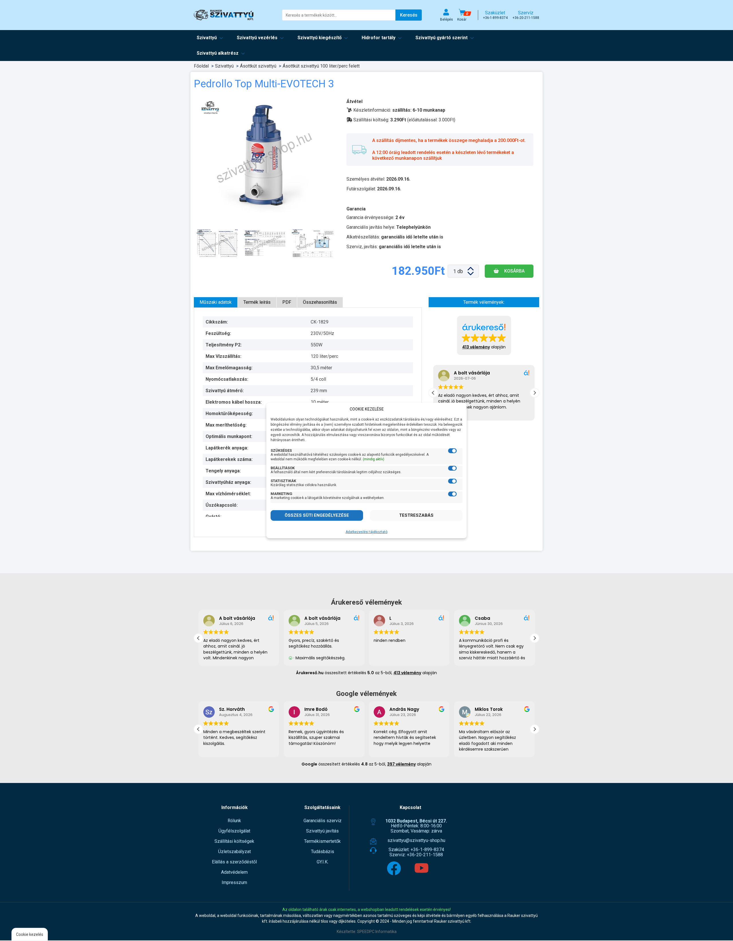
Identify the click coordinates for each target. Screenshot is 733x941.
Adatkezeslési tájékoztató (366, 532)
